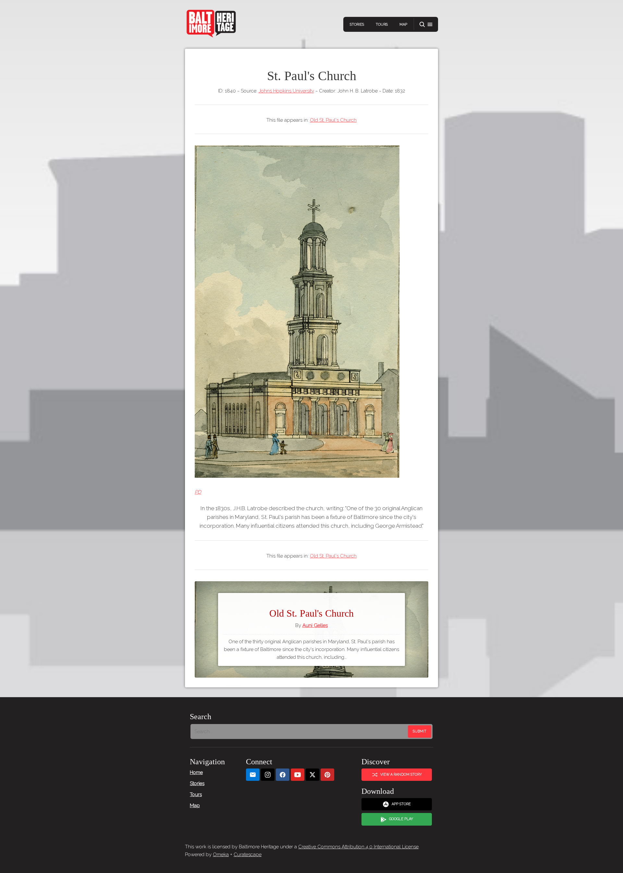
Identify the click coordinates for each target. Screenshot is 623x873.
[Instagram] (268, 774)
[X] (312, 774)
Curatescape (248, 854)
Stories (357, 24)
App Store (401, 804)
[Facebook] (282, 774)
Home (196, 772)
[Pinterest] (327, 774)
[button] (426, 24)
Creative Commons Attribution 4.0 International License (358, 847)
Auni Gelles (315, 625)
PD (198, 492)
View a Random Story (401, 774)
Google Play (401, 819)
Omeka (221, 854)
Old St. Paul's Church (333, 120)
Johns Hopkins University (286, 91)
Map (403, 24)
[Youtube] (297, 774)
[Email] (253, 774)
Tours (382, 24)
